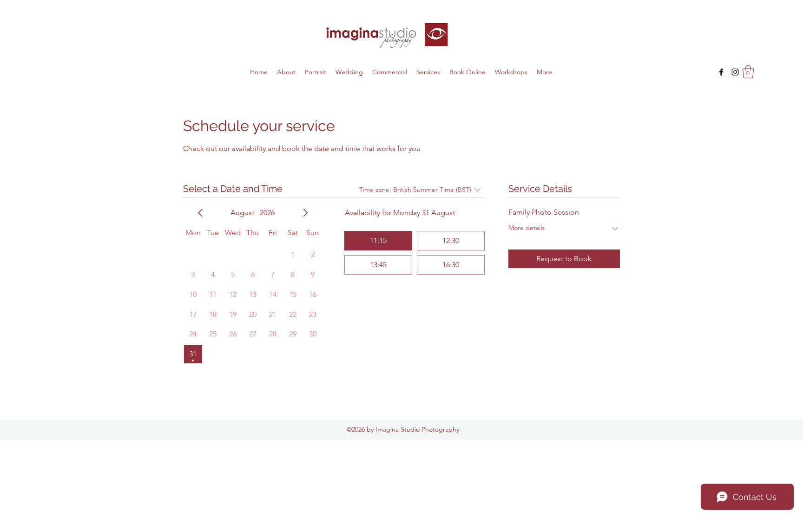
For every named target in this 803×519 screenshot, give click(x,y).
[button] (748, 72)
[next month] (305, 212)
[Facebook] (721, 72)
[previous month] (200, 212)
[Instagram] (735, 72)
